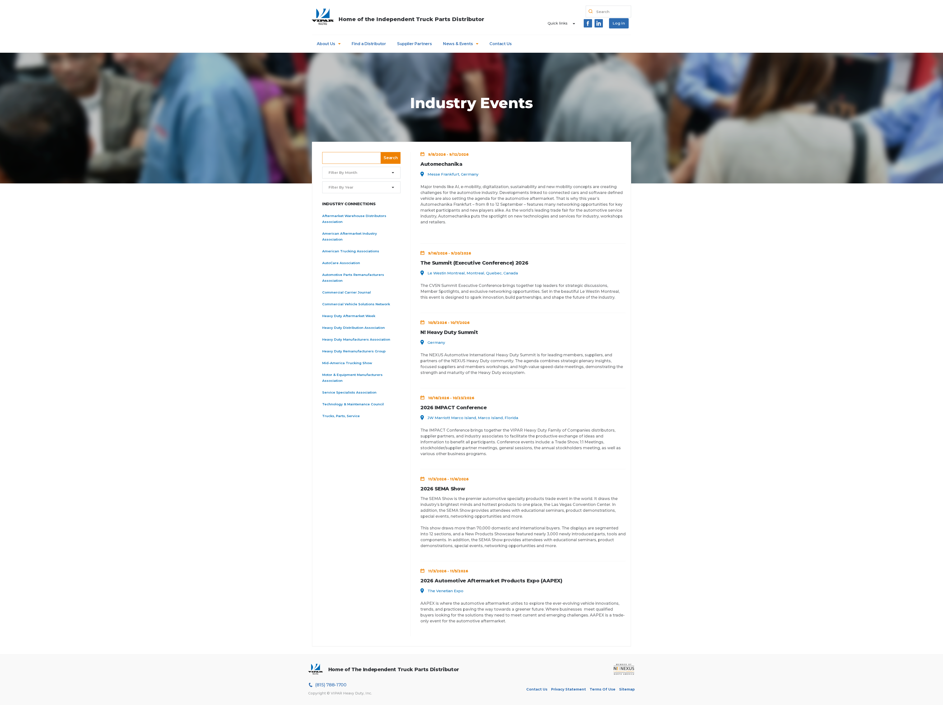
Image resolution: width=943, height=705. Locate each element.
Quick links (558, 23)
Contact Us (500, 43)
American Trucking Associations (350, 251)
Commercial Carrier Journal (346, 292)
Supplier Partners (414, 43)
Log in (619, 23)
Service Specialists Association (349, 392)
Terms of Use (602, 689)
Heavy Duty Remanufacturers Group (354, 351)
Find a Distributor (369, 43)
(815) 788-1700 (331, 685)
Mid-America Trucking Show (347, 363)
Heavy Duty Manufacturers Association (356, 339)
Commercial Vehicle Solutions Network (356, 304)
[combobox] (358, 172)
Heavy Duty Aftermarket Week (348, 316)
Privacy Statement (568, 689)
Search (391, 157)
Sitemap (627, 689)
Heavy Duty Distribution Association (353, 328)
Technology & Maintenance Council (353, 404)
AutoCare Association (341, 263)
